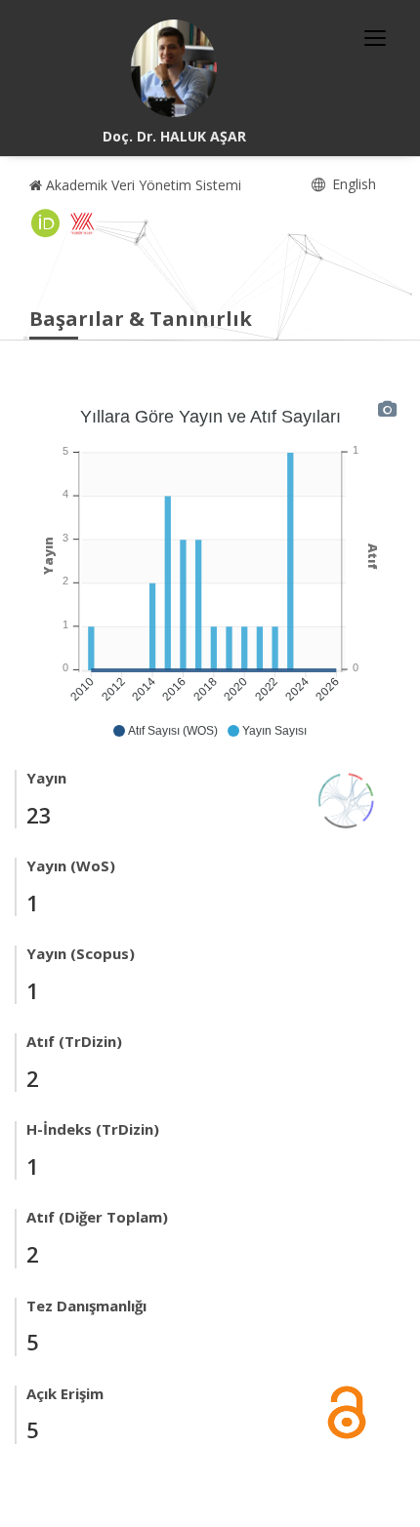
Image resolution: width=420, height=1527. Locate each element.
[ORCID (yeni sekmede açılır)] (46, 223)
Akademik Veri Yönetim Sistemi (141, 185)
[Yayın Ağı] (347, 798)
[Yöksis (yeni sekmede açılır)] (82, 223)
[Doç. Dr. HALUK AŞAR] (173, 68)
